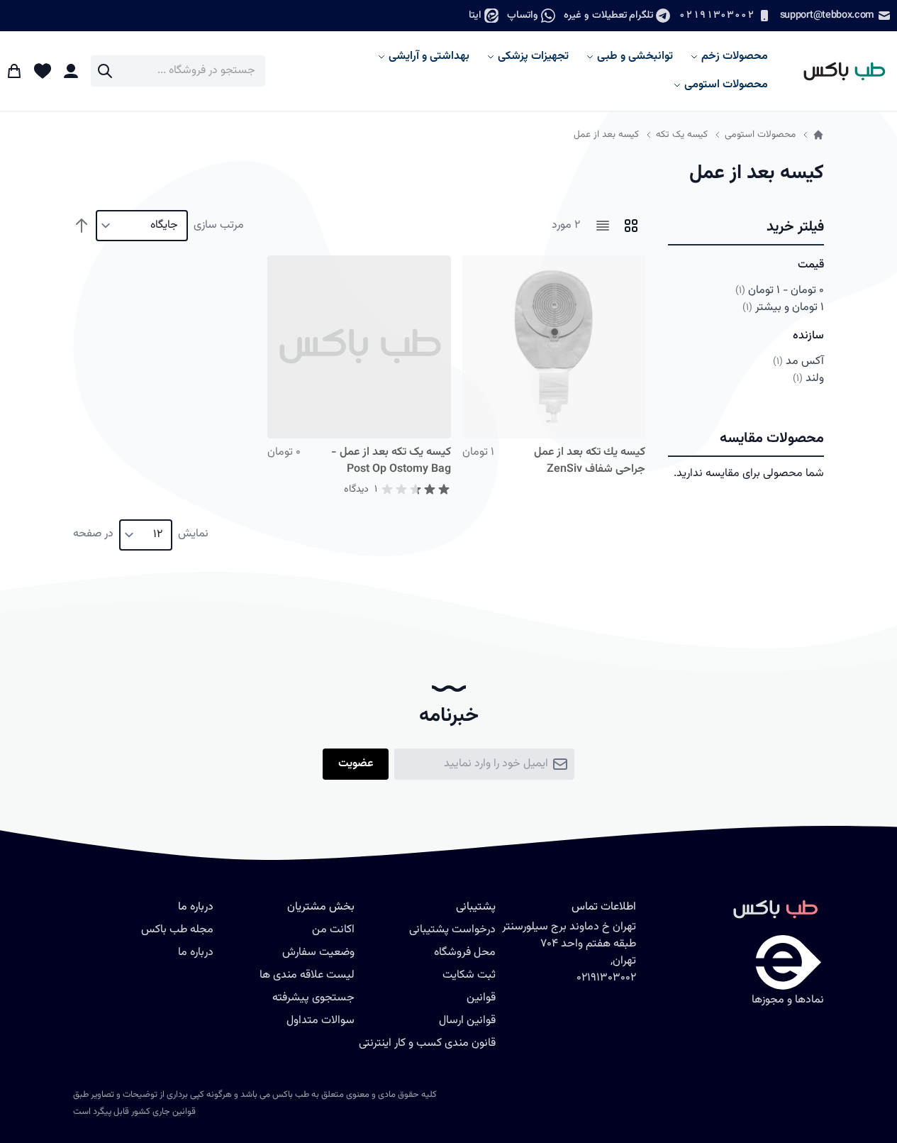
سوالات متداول (320, 1020)
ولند (808, 378)
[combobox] (178, 71)
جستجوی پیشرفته (313, 998)
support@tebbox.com (827, 15)
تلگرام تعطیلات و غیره (608, 15)
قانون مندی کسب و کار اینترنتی (427, 1043)
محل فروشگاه (465, 952)
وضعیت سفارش (318, 952)
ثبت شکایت (469, 975)
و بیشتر (783, 307)
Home (818, 134)
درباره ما (195, 952)
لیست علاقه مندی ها (307, 975)
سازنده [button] (808, 336)
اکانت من (333, 930)
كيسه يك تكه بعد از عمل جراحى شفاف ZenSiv (589, 460)
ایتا (475, 15)
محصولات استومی (760, 134)
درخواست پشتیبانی (452, 930)
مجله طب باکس (177, 930)
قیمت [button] (811, 265)
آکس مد (798, 361)
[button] (746, 227)
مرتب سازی (219, 225)
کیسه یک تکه (682, 134)
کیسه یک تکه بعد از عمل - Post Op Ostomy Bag (391, 460)
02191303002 (716, 15)
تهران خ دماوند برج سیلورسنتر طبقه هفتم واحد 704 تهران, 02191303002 (569, 952)
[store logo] (838, 70)
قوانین (481, 998)
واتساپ (522, 15)
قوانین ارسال (467, 1020)
